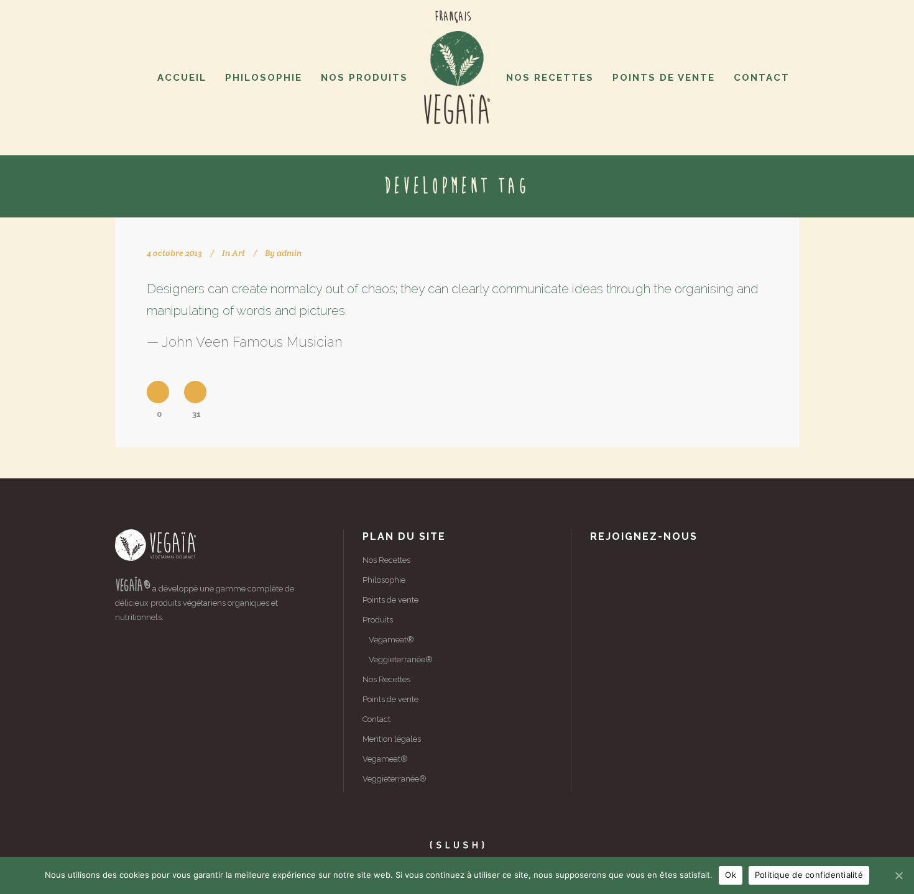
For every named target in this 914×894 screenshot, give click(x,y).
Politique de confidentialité (809, 875)
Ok (730, 875)
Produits (377, 619)
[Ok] (898, 875)
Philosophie (383, 580)
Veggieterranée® (401, 659)
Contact (376, 719)
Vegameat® (391, 639)
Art (238, 252)
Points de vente (390, 599)
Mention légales (391, 739)
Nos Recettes (386, 560)
